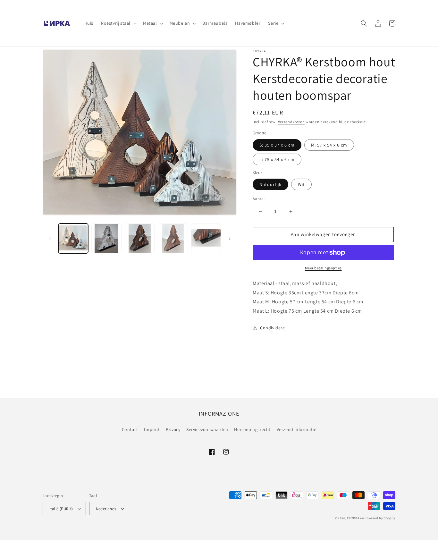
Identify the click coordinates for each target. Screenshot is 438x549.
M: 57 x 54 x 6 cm (329, 145)
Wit (301, 184)
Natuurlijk (270, 184)
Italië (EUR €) (61, 508)
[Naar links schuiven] (50, 239)
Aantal (259, 198)
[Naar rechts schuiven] (230, 239)
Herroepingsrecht (252, 429)
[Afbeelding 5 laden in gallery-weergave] (206, 238)
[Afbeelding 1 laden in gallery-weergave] (73, 238)
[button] (118, 23)
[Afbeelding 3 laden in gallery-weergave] (140, 238)
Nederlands (106, 508)
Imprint (152, 429)
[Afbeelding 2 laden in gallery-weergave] (106, 238)
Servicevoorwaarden (207, 429)
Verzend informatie (296, 429)
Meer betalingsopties (323, 268)
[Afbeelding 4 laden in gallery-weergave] (173, 238)
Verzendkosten (291, 121)
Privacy (173, 429)
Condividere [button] (272, 328)
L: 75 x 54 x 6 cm (277, 159)
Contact (130, 429)
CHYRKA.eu (355, 518)
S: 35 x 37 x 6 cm (277, 145)
